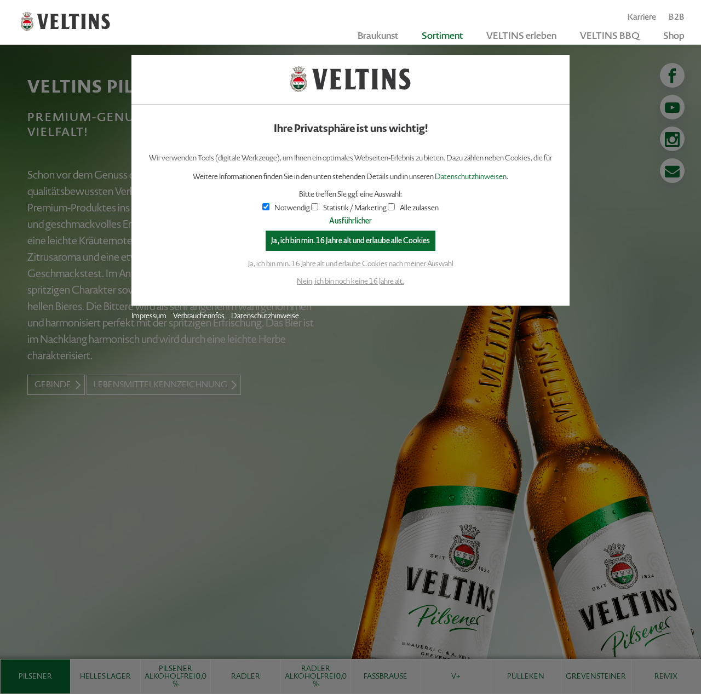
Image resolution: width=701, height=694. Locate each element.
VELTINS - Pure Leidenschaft (65, 22)
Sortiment (442, 36)
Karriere (642, 17)
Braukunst (378, 36)
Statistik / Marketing (355, 208)
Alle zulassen (419, 208)
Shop (674, 36)
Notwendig (292, 208)
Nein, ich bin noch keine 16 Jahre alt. (350, 281)
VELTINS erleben (521, 36)
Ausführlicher (350, 221)
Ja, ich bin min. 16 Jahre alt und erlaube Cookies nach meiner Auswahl (350, 263)
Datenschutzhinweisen (471, 176)
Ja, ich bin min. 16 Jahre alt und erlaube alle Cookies (350, 240)
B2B (677, 17)
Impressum (148, 315)
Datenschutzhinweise (265, 315)
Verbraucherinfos (199, 315)
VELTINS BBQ (610, 36)
